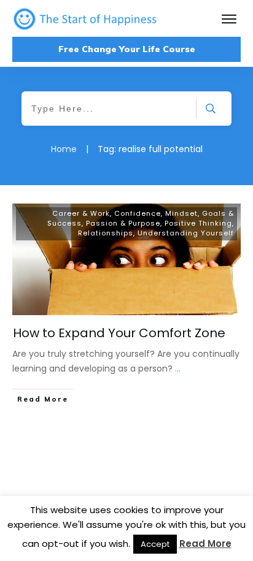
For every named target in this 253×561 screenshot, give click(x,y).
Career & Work (81, 213)
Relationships (105, 233)
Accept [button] (155, 544)
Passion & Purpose (123, 223)
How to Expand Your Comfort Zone (119, 333)
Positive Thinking (198, 223)
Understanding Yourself (186, 233)
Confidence (137, 213)
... (178, 368)
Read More (205, 543)
